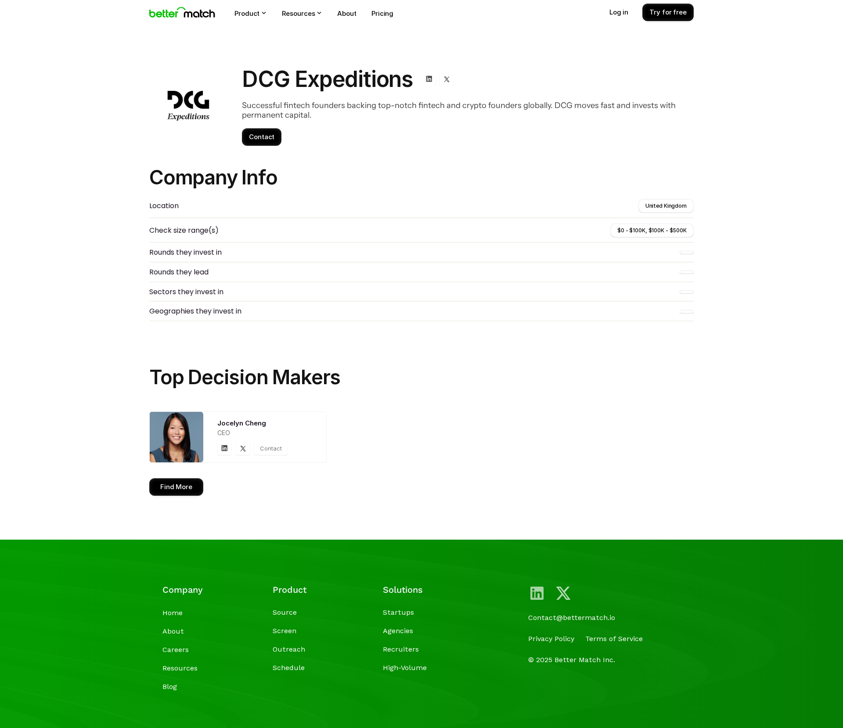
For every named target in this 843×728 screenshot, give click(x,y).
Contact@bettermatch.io (571, 617)
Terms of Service (614, 638)
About (173, 631)
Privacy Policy (551, 638)
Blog (169, 686)
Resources (180, 668)
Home (172, 613)
